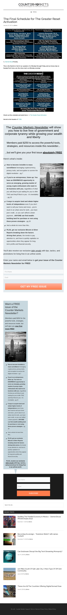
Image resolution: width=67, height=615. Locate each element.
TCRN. (20, 119)
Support (28, 609)
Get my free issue (33, 286)
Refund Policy (52, 609)
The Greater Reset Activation (38, 115)
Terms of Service (35, 609)
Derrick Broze (9, 62)
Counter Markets (33, 5)
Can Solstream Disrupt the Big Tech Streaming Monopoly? (40, 551)
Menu (35, 12)
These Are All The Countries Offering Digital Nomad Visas (39, 586)
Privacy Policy (44, 609)
